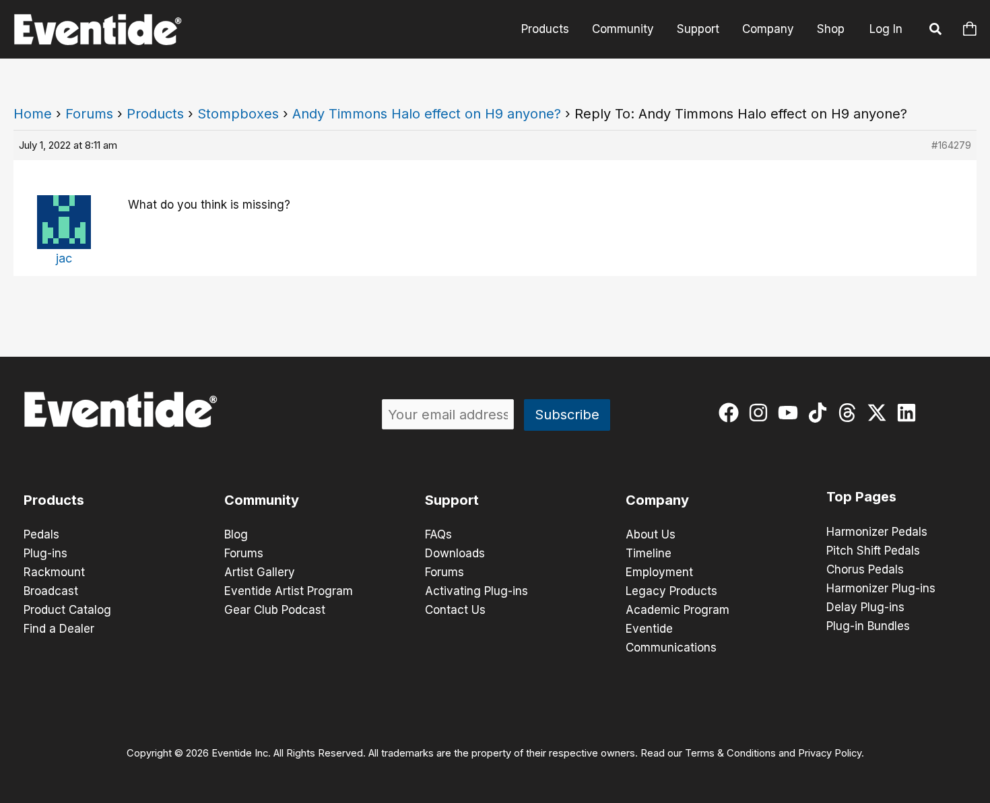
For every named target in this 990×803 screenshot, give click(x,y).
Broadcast (51, 591)
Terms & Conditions (730, 753)
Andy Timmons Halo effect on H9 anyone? (426, 114)
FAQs (438, 534)
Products (545, 29)
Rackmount (54, 572)
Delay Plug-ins (865, 607)
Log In (885, 29)
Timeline (648, 553)
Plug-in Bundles (868, 626)
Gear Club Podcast (274, 610)
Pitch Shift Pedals (873, 550)
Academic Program (677, 610)
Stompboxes (238, 114)
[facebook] (732, 413)
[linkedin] (909, 413)
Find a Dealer (59, 628)
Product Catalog (67, 610)
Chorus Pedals (865, 569)
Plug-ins (45, 553)
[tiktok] (820, 413)
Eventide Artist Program (288, 591)
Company (768, 29)
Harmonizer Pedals (876, 531)
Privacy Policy (829, 753)
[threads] (850, 413)
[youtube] (791, 413)
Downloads (455, 553)
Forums (89, 114)
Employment (659, 572)
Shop (831, 29)
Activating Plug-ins (476, 591)
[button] (936, 31)
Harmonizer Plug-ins (880, 588)
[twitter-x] (880, 413)
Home (32, 114)
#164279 (951, 145)
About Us (650, 534)
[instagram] (761, 413)
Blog (236, 534)
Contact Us (455, 610)
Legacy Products (671, 591)
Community (623, 29)
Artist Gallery (259, 572)
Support (698, 29)
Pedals (41, 534)
